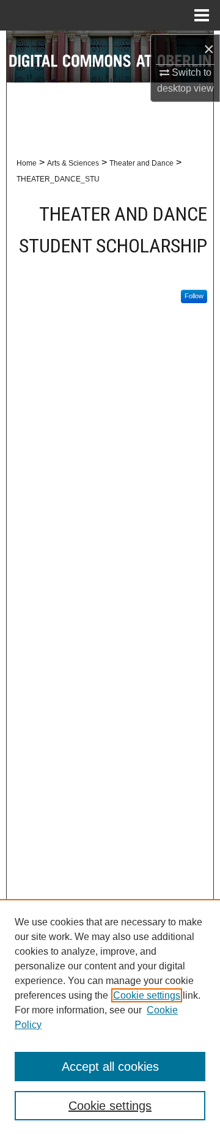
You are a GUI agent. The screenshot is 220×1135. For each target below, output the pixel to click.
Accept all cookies (110, 1066)
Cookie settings (146, 995)
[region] (110, 1017)
